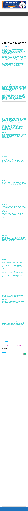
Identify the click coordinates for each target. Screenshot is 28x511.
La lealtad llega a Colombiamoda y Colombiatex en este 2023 (8, 345)
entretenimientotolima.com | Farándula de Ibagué (14, 9)
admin (8, 46)
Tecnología (5, 14)
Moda (11, 14)
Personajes (8, 12)
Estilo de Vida (20, 12)
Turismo (12, 12)
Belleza (9, 14)
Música (16, 12)
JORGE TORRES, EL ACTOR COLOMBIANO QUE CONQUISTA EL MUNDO (19, 346)
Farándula (5, 12)
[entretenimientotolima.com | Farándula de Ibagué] (2, 13)
